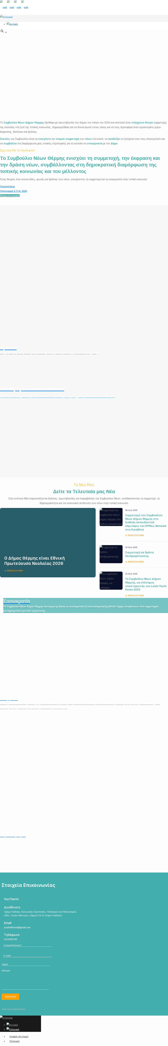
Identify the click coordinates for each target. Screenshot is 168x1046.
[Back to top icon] (5, 1004)
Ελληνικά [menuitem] (15, 1041)
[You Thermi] (14, 7)
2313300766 (10, 939)
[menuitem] (17, 1036)
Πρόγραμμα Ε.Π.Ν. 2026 (13, 191)
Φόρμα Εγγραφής (10, 195)
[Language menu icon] (6, 17)
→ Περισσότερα (13, 571)
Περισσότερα (7, 186)
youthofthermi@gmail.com (17, 927)
